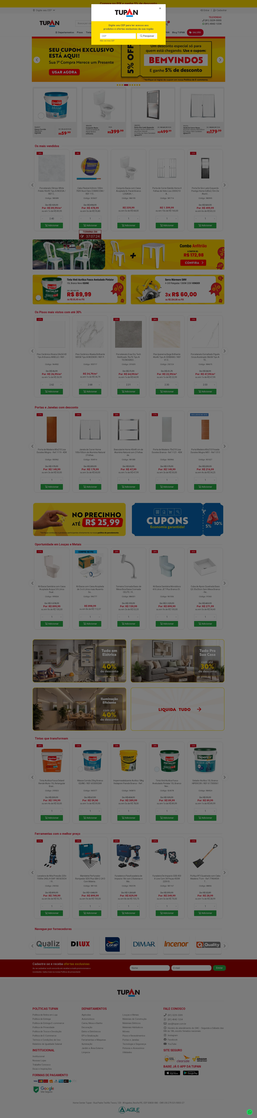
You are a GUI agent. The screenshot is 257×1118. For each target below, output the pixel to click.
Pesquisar (148, 36)
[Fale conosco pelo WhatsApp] (250, 1112)
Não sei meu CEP (107, 41)
